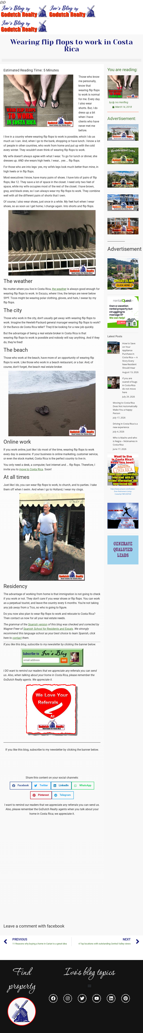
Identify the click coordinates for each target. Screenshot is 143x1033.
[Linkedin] (111, 998)
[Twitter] (82, 998)
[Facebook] (53, 998)
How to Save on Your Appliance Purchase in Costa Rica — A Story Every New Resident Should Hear (130, 355)
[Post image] (113, 348)
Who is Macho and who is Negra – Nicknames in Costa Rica (125, 441)
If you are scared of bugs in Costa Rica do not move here (129, 385)
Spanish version (37, 624)
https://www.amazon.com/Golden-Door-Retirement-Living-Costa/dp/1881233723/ (123, 491)
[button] (21, 786)
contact (17, 638)
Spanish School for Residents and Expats (48, 628)
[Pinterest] (125, 998)
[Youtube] (96, 998)
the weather (59, 289)
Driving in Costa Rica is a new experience (125, 425)
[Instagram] (67, 998)
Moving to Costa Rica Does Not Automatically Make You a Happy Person (125, 408)
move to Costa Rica (31, 469)
